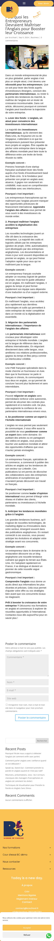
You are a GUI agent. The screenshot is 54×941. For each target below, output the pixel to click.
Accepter (27, 927)
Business (35, 37)
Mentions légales (27, 895)
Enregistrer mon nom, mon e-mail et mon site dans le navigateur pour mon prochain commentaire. (25, 708)
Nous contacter (11, 861)
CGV (27, 891)
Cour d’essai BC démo (15, 854)
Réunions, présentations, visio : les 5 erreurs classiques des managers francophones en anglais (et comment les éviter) (25, 778)
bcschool (13, 37)
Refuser (27, 935)
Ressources (9, 868)
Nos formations (11, 847)
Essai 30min (43, 3)
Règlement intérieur (27, 898)
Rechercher (42, 741)
